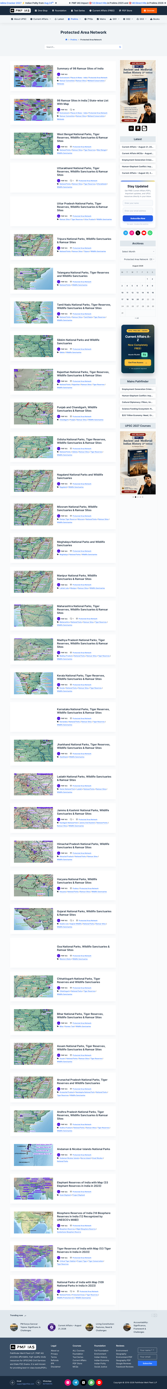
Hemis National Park (67, 789)
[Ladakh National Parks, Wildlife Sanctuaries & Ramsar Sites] (33, 784)
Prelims (74, 19)
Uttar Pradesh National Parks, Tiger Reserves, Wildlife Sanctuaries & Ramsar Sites (82, 207)
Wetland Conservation (96, 81)
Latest (61, 19)
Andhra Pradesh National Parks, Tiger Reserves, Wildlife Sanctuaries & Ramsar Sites (82, 1115)
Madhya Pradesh (66, 656)
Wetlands (60, 84)
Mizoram (81, 519)
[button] (133, 497)
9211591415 (47, 1384)
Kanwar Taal (69, 1026)
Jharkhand (64, 757)
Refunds (55, 1360)
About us (55, 1350)
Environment (64, 78)
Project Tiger (82, 1261)
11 (127, 293)
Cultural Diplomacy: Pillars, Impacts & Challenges (138, 402)
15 (148, 293)
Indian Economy (101, 1360)
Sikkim (62, 352)
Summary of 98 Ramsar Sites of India (80, 68)
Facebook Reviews (124, 1366)
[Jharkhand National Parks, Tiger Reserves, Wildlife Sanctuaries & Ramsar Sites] (33, 751)
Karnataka (63, 722)
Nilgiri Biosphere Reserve (86, 1229)
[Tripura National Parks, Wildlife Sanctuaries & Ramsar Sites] (33, 245)
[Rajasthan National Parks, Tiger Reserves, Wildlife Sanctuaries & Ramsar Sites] (33, 380)
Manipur (73, 588)
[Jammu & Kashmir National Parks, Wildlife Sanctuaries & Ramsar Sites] (33, 818)
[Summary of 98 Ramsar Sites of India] (33, 76)
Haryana (63, 892)
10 (122, 293)
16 (153, 293)
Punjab (72, 420)
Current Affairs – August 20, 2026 (138, 173)
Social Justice (100, 1366)
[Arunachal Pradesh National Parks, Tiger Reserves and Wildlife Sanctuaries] (33, 1087)
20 (138, 299)
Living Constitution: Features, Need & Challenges (105, 1327)
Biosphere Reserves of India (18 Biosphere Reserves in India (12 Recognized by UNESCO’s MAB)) (84, 1216)
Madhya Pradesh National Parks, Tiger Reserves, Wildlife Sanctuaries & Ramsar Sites (82, 643)
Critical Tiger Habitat (68, 1261)
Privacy (54, 1354)
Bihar (62, 1026)
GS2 (128, 19)
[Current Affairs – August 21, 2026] (52, 1327)
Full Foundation (101, 1350)
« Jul (137, 318)
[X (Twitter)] (83, 1382)
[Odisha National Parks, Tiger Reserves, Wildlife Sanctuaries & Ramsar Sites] (33, 447)
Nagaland (63, 487)
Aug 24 (49, 3)
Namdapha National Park (85, 1092)
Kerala (62, 688)
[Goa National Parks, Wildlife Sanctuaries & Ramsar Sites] (33, 953)
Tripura (86, 251)
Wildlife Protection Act (65, 1298)
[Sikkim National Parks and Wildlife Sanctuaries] (33, 346)
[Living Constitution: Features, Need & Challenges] (89, 1327)
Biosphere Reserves (67, 1229)
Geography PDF (123, 1360)
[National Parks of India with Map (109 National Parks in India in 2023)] (33, 1290)
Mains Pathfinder (138, 381)
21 (143, 299)
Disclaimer (56, 1366)
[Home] (66, 40)
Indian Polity (100, 1363)
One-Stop (42, 10)
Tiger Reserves (89, 150)
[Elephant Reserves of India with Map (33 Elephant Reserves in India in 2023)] (33, 1189)
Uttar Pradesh (89, 219)
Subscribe (147, 1363)
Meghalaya (64, 554)
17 (122, 299)
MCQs (75, 1366)
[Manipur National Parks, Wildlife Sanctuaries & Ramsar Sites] (33, 582)
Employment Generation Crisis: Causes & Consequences (138, 160)
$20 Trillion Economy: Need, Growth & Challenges (138, 415)
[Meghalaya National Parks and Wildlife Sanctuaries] (33, 548)
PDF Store (127, 10)
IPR (52, 1363)
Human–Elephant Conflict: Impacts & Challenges (138, 166)
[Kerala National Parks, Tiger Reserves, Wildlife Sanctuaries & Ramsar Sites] (33, 683)
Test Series (79, 10)
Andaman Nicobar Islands (69, 1158)
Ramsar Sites (81, 81)
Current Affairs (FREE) (104, 10)
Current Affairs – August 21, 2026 (138, 147)
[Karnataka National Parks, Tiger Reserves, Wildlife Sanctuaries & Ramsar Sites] (33, 717)
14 (143, 293)
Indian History (100, 1357)
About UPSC (20, 19)
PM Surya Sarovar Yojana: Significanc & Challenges (30, 1327)
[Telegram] (75, 1382)
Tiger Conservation (95, 1261)
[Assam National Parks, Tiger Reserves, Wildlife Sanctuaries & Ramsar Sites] (33, 1054)
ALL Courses (78, 1350)
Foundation (60, 10)
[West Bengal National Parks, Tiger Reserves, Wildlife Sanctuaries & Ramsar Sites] (33, 144)
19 (73, 110)
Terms (54, 1357)
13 (73, 1291)
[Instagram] (68, 1382)
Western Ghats (65, 959)
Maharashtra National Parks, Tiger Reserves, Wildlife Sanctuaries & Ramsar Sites (82, 609)
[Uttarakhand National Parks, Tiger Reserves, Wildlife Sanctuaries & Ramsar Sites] (33, 178)
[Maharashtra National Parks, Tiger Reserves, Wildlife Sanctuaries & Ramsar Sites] (33, 616)
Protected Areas (78, 1295)
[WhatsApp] (91, 1382)
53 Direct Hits (99, 3)
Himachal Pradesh (66, 856)
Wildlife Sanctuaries (64, 153)
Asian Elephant (65, 1195)
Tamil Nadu (88, 317)
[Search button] (120, 46)
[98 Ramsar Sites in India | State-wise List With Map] (33, 110)
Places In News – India (79, 78)
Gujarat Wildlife (76, 924)
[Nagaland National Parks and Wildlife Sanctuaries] (33, 481)
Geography (121, 1354)
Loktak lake (64, 588)
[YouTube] (99, 1382)
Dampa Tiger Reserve (68, 519)
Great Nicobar (97, 1158)
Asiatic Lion (64, 924)
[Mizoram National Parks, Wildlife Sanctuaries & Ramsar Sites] (33, 515)
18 (127, 299)
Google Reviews (123, 1363)
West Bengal (101, 150)
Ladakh (79, 789)
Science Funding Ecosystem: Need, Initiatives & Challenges (138, 409)
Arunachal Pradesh (67, 1092)
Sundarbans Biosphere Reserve (69, 1232)
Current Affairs (40, 19)
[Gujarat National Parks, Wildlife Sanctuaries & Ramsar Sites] (33, 919)
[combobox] (81, 47)
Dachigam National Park (69, 823)
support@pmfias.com (25, 1384)
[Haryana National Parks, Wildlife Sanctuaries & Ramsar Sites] (33, 885)
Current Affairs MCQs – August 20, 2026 (138, 153)
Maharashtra (64, 622)
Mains (103, 19)
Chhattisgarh (65, 991)
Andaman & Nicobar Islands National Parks (83, 1149)
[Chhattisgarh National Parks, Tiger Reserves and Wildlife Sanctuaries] (33, 986)
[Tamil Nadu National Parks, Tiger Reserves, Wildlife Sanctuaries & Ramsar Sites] (33, 312)
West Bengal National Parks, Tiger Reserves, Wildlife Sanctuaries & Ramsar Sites (82, 138)
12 (132, 293)
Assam (62, 1058)
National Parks (65, 150)
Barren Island (86, 1158)
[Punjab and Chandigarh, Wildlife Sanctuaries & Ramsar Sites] (33, 413)
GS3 (142, 19)
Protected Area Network (98, 78)
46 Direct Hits (139, 3)
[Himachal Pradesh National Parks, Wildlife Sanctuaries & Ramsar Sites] (33, 852)
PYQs (90, 19)
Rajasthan (76, 384)
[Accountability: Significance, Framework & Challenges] (127, 1327)
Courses (150, 10)
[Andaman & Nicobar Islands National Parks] (33, 1155)
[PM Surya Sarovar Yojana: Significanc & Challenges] (14, 1327)
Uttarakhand (101, 184)
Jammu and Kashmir (87, 823)
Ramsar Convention (67, 81)
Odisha (74, 452)
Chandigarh (64, 420)
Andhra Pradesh (66, 1128)
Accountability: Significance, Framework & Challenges (141, 1327)
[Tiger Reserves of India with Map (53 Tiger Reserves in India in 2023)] (33, 1256)
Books (156, 19)
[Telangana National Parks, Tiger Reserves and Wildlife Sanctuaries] (33, 279)
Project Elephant (78, 1195)
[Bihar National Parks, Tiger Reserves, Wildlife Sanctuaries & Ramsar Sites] (33, 1020)
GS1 (115, 19)
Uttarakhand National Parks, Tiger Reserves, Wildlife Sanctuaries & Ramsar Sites (82, 171)
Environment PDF (124, 1357)
